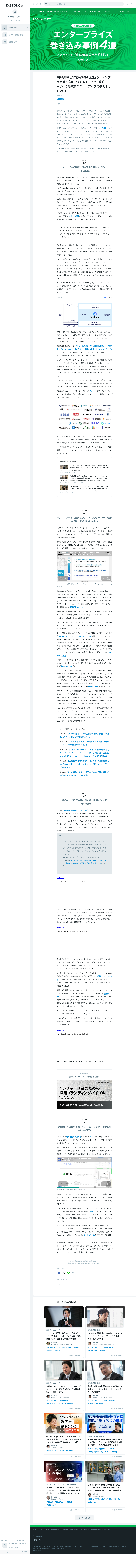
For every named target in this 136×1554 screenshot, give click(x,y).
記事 (34, 1530)
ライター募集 (85, 1530)
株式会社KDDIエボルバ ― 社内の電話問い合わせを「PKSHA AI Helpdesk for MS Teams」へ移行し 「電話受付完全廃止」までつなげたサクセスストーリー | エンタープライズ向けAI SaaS (84, 752)
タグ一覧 (38, 4)
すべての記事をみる (85, 1518)
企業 (47, 1530)
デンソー (92, 391)
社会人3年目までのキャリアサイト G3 (75, 1546)
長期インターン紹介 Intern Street (110, 1546)
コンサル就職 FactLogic (93, 1546)
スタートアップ (94, 1347)
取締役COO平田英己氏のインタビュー (77, 810)
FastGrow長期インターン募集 (100, 1530)
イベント (41, 1530)
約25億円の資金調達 (73, 1136)
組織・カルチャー (53, 1451)
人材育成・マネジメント (109, 1401)
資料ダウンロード (62, 1549)
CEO (64, 1404)
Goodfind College (58, 1546)
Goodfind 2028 (47, 1546)
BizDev (113, 1449)
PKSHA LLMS (93, 686)
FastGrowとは (56, 1530)
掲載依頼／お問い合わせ (70, 1530)
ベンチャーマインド (54, 1347)
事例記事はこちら (76, 607)
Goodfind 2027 (37, 1546)
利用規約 (53, 1549)
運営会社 (35, 1549)
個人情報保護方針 (44, 1549)
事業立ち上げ (104, 1449)
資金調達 (69, 1502)
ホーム (35, 11)
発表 (91, 1211)
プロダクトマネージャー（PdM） (99, 1452)
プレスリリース (89, 1235)
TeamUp (124, 1546)
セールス (50, 1351)
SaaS (63, 1451)
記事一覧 (41, 11)
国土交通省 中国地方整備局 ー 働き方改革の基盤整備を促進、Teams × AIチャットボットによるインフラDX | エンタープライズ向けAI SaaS (84, 764)
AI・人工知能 (93, 1449)
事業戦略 (61, 99)
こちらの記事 (74, 216)
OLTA (91, 1136)
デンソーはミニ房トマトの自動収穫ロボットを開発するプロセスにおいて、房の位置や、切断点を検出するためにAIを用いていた (84, 349)
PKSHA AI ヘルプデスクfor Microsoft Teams (74, 636)
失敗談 (58, 1351)
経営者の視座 (67, 1347)
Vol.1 (104, 128)
